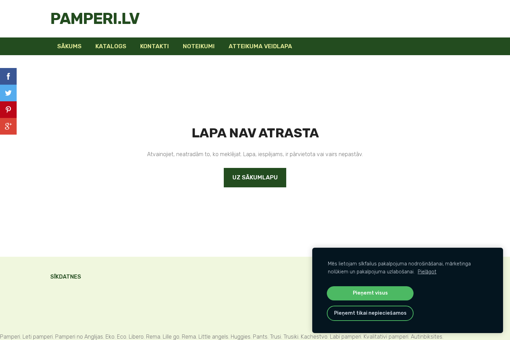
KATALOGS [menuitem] (110, 46)
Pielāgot (427, 272)
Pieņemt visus (370, 293)
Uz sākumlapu (255, 177)
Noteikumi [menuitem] (199, 46)
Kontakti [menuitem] (154, 46)
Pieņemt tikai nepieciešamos (370, 313)
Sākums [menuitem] (69, 46)
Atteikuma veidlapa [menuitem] (260, 46)
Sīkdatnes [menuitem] (65, 276)
